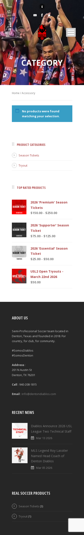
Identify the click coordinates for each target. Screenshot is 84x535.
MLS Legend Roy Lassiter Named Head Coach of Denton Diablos (49, 455)
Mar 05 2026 (44, 468)
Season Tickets (29, 155)
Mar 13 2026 (44, 438)
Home (15, 93)
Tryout (23, 165)
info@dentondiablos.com (39, 394)
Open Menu (71, 32)
